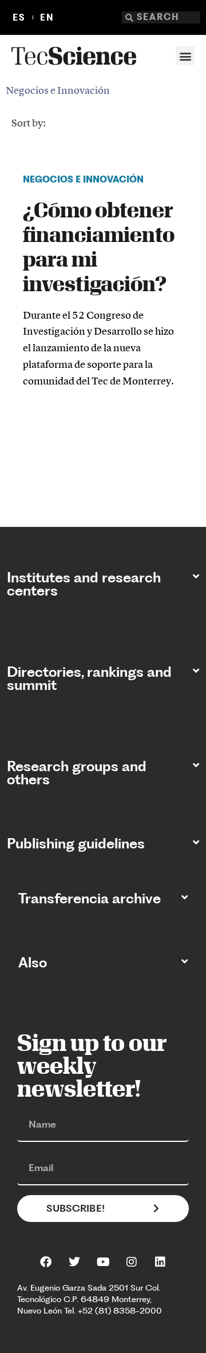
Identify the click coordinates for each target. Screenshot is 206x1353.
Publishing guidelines (76, 843)
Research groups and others (76, 773)
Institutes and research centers (84, 584)
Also (32, 962)
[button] (185, 55)
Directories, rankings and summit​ (89, 678)
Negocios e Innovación (58, 90)
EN (47, 18)
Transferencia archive (89, 898)
